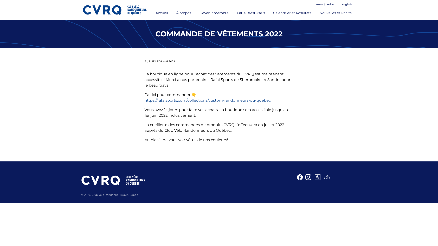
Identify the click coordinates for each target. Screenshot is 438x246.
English (347, 4)
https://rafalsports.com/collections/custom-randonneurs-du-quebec (208, 100)
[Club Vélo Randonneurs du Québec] (117, 10)
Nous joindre (325, 4)
